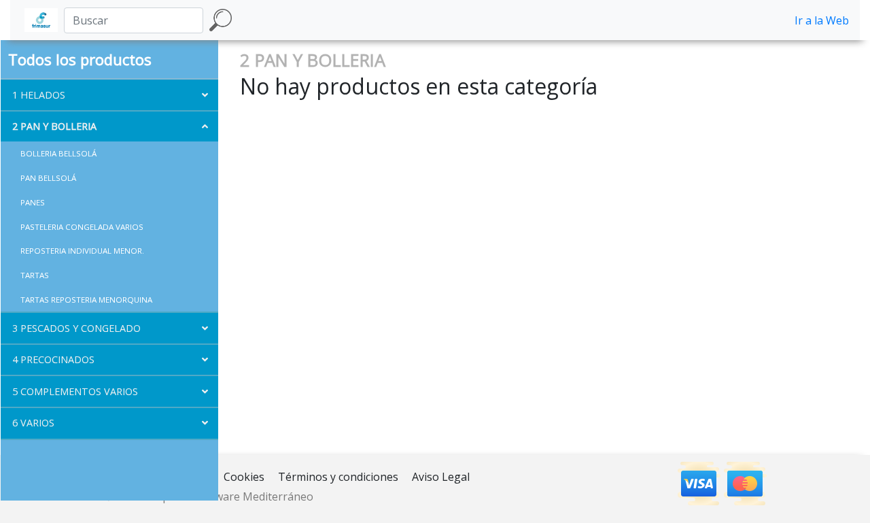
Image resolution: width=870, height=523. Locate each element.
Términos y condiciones (338, 476)
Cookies (244, 476)
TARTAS (34, 275)
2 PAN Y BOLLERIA (312, 60)
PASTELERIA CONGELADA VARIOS (81, 227)
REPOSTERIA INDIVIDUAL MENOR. (82, 251)
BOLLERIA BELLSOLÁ (58, 153)
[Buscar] (220, 20)
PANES (32, 202)
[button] (109, 95)
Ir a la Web (822, 20)
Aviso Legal (441, 476)
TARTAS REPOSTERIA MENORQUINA (86, 299)
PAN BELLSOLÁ (48, 178)
